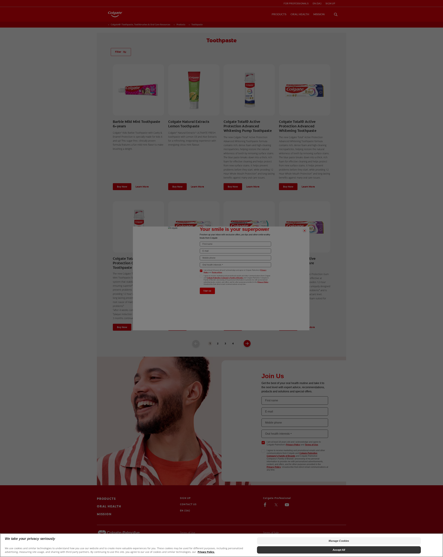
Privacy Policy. (206, 552)
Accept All (339, 549)
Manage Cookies (339, 540)
